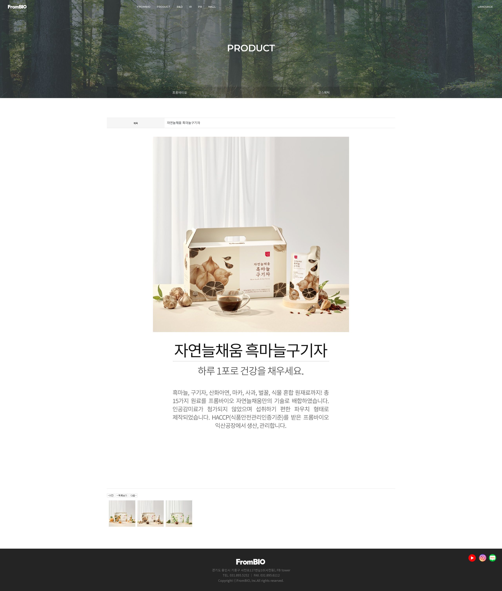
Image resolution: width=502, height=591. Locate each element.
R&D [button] (180, 6)
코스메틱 (324, 92)
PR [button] (200, 6)
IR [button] (190, 6)
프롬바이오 (179, 92)
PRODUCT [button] (163, 6)
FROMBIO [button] (143, 6)
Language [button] (485, 6)
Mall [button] (212, 6)
